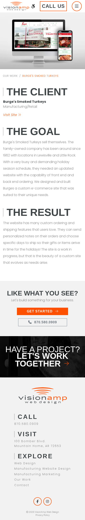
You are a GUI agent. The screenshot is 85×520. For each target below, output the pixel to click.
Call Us (53, 6)
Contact (21, 485)
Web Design (25, 463)
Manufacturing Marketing (37, 474)
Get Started (40, 311)
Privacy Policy (42, 515)
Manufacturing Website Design (42, 469)
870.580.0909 (45, 322)
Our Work (10, 76)
